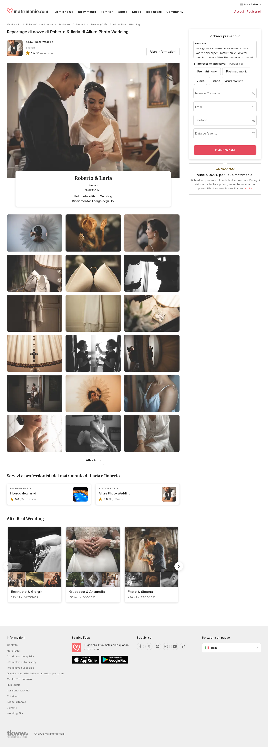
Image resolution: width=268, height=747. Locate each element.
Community (174, 12)
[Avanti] (178, 566)
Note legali (14, 650)
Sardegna (64, 24)
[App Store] (85, 663)
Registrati (254, 12)
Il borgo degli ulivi (23, 493)
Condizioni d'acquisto (20, 656)
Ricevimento (87, 12)
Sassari (81, 24)
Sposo (136, 12)
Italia (214, 647)
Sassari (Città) (99, 24)
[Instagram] (166, 646)
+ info (248, 188)
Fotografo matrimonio (40, 24)
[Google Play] (114, 663)
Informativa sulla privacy (21, 662)
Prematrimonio (207, 71)
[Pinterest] (157, 646)
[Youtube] (174, 646)
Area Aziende (252, 4)
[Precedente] (7, 566)
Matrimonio (14, 24)
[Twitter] (148, 646)
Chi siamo (13, 696)
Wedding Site (15, 713)
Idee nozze (154, 12)
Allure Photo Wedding (126, 24)
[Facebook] (140, 646)
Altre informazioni (163, 52)
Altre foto (93, 460)
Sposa (122, 12)
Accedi (239, 12)
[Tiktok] (183, 646)
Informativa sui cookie (20, 667)
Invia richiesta (225, 150)
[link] (34, 564)
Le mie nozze (64, 12)
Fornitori (107, 12)
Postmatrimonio (237, 71)
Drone (216, 81)
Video (201, 81)
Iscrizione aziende (18, 690)
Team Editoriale (16, 702)
